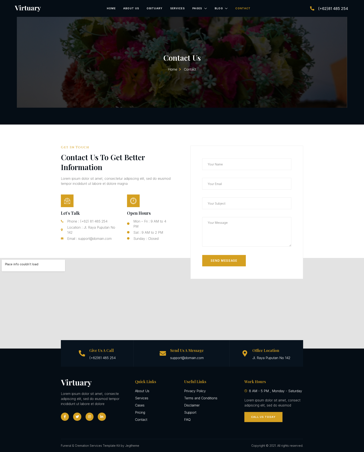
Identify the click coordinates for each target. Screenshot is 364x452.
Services (177, 8)
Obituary (154, 8)
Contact (242, 8)
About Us (131, 8)
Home (111, 8)
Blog (219, 8)
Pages (197, 8)
